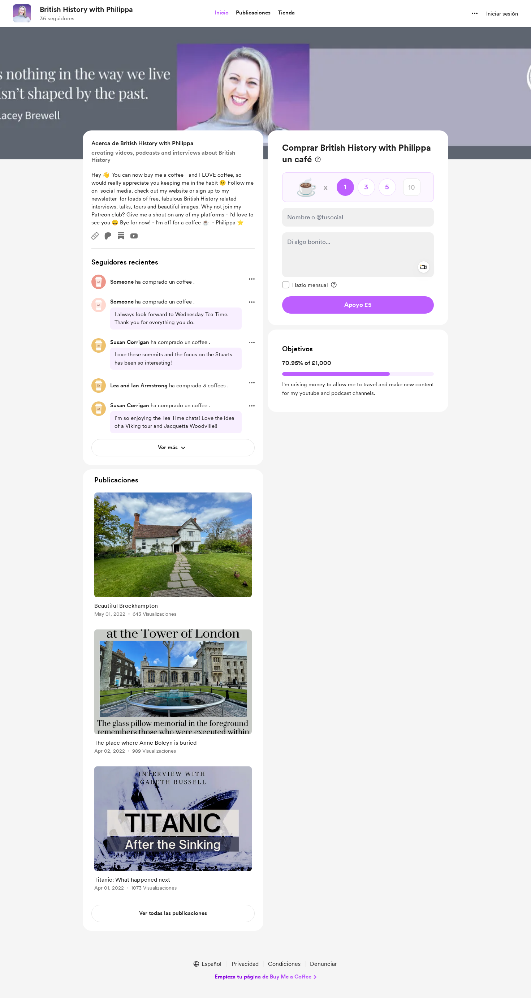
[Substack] (121, 236)
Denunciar (323, 963)
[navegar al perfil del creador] (22, 13)
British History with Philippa (86, 9)
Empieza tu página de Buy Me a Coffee (263, 976)
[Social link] (95, 236)
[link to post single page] (173, 556)
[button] (221, 13)
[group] (173, 556)
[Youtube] (134, 236)
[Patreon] (108, 236)
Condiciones (284, 963)
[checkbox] (305, 284)
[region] (358, 227)
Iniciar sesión (502, 13)
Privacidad (245, 963)
